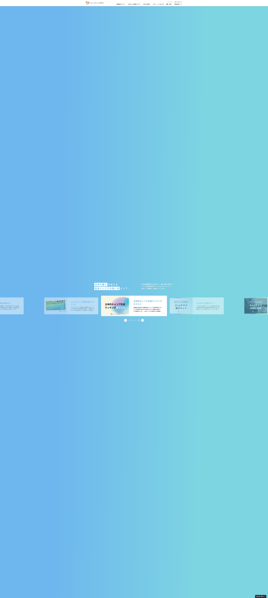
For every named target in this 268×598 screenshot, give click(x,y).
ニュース (169, 2)
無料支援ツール (178, 4)
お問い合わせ (177, 2)
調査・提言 (168, 4)
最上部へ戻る (260, 596)
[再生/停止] (138, 320)
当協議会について (120, 4)
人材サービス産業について (134, 4)
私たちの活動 (146, 4)
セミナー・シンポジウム (158, 4)
